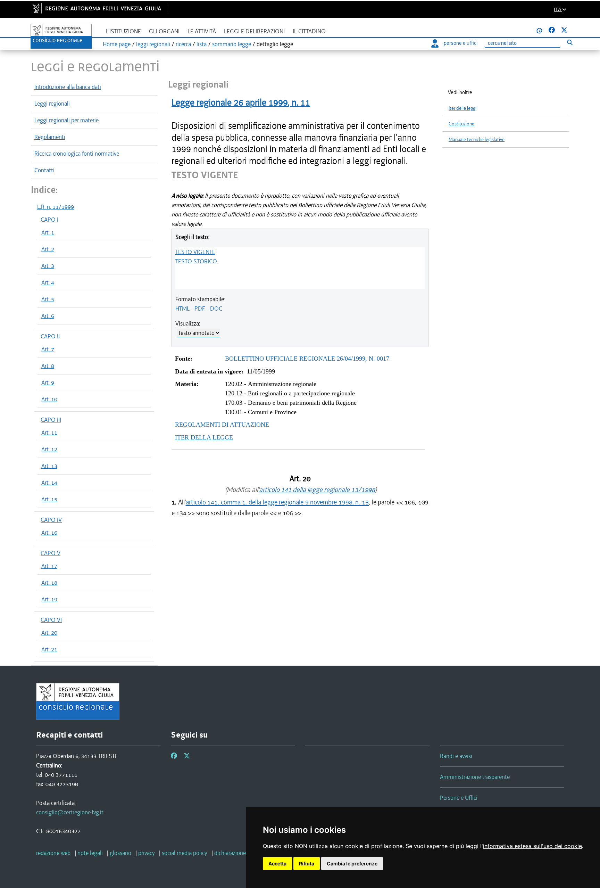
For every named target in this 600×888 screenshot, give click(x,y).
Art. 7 (47, 349)
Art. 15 (49, 499)
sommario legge (231, 44)
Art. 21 (49, 649)
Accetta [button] (277, 863)
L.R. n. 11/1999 (55, 207)
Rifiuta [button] (306, 863)
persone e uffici (460, 43)
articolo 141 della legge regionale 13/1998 (317, 489)
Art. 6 (47, 316)
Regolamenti (49, 137)
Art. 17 (49, 566)
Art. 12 (49, 449)
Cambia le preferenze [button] (352, 863)
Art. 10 (49, 399)
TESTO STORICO (196, 261)
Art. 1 (47, 232)
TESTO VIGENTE (195, 252)
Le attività (202, 31)
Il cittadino (309, 31)
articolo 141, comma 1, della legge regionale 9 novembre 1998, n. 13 (277, 502)
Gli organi (164, 31)
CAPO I (49, 219)
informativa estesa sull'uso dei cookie (532, 845)
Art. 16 (49, 532)
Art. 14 (49, 482)
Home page (117, 44)
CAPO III (51, 420)
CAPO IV (51, 520)
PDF (199, 308)
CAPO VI (51, 620)
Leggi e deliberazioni (254, 31)
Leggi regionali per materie (66, 120)
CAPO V (50, 553)
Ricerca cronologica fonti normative (76, 153)
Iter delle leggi (462, 108)
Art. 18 (49, 582)
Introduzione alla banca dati (67, 87)
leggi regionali (153, 44)
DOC (216, 308)
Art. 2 (47, 249)
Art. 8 (47, 366)
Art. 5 (47, 299)
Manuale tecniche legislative (477, 139)
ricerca (183, 44)
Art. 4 (47, 282)
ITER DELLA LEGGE (204, 437)
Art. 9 (47, 382)
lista (202, 44)
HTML (182, 308)
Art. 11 (49, 432)
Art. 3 (47, 266)
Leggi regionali (52, 103)
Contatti (44, 170)
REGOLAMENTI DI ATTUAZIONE (222, 424)
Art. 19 (49, 599)
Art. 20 (49, 632)
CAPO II (50, 336)
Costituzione (461, 124)
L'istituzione (123, 31)
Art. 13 (49, 466)
